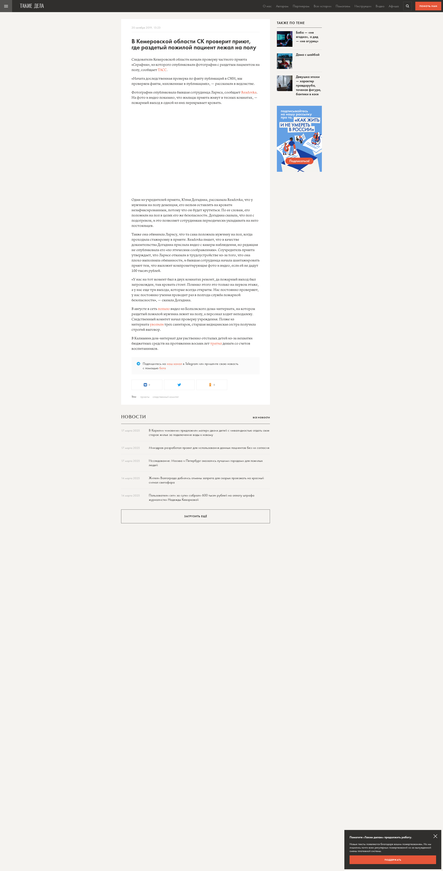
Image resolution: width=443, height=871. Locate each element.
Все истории (322, 6)
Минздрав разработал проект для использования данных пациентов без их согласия (209, 447)
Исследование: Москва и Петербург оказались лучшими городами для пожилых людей (206, 462)
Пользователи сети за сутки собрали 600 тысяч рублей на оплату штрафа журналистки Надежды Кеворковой (201, 497)
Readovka (248, 92)
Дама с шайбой (307, 54)
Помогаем (343, 6)
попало (164, 309)
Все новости (261, 417)
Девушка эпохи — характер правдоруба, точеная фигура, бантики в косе (308, 85)
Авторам (282, 6)
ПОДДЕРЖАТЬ (393, 859)
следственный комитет (166, 397)
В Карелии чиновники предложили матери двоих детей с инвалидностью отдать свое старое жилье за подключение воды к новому (209, 432)
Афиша (394, 6)
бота (162, 368)
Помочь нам (428, 6)
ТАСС (162, 70)
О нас (267, 6)
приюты (145, 397)
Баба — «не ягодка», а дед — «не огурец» (307, 36)
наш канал (174, 363)
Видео (380, 6)
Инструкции (363, 6)
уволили (157, 324)
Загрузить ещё (195, 516)
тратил (216, 343)
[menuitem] (6, 6)
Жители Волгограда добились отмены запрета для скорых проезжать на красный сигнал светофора (206, 480)
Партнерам (301, 6)
